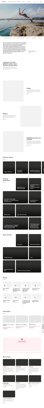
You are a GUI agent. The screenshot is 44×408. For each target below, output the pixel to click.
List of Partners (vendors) (15, 48)
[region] (22, 46)
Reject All (25, 50)
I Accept (29, 50)
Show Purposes (14, 50)
